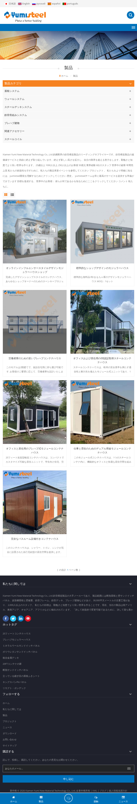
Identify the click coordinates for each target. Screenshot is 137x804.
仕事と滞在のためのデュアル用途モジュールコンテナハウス (102, 450)
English (26, 3)
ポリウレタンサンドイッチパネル (20, 651)
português (72, 3)
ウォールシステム (14, 99)
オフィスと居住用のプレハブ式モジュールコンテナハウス (35, 450)
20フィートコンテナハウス (17, 633)
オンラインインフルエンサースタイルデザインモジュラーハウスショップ (35, 270)
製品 (5, 715)
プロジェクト (10, 721)
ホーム (64, 75)
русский (40, 3)
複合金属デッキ (11, 657)
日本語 (12, 3)
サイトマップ (10, 745)
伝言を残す (68, 798)
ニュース (7, 727)
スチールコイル (13, 139)
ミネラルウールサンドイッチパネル (21, 645)
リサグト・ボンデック (14, 688)
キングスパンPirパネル (14, 682)
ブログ (103, 790)
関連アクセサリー (14, 131)
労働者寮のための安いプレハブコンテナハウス (35, 358)
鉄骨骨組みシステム (15, 115)
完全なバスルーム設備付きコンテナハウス (35, 538)
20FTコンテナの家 (12, 663)
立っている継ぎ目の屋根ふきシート (21, 676)
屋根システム (11, 91)
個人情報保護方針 (118, 790)
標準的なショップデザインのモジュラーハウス (102, 268)
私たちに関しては (12, 709)
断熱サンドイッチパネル (15, 669)
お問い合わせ (10, 739)
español (56, 3)
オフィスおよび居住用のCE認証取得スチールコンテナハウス (102, 360)
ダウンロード (10, 733)
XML (94, 790)
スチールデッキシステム (18, 107)
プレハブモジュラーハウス (17, 639)
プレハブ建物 (11, 123)
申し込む (68, 779)
